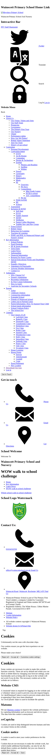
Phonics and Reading (29, 165)
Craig (18, 361)
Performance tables (18, 136)
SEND (18, 218)
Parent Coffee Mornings (25, 222)
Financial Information (19, 255)
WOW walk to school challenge (18, 489)
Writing (24, 169)
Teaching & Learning (19, 233)
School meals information (21, 306)
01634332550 (11, 549)
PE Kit (23, 198)
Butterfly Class (21, 319)
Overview (25, 185)
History (19, 176)
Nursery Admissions (19, 277)
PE (17, 182)
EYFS (18, 154)
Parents (9, 288)
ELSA (18, 213)
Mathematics (21, 178)
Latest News (16, 251)
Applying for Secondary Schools (24, 286)
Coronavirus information (20, 295)
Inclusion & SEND (18, 209)
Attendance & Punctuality (21, 266)
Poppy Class (21, 343)
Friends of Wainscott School (22, 299)
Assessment (15, 207)
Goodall (19, 359)
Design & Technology (24, 160)
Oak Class (20, 346)
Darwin (19, 355)
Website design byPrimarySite (18, 626)
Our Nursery (16, 132)
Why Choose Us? (18, 275)
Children (9, 313)
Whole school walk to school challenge (16, 493)
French (18, 171)
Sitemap (9, 613)
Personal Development (20, 149)
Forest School (16, 227)
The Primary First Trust (20, 129)
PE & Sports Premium (19, 246)
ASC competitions (33, 196)
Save (23, 753)
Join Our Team (17, 143)
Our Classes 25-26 (18, 315)
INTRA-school (32, 193)
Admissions (10, 273)
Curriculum (10, 147)
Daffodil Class (21, 341)
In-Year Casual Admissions (21, 282)
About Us (10, 118)
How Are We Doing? (19, 138)
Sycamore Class (22, 348)
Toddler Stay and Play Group (27, 224)
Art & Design (21, 156)
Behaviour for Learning (20, 231)
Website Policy (12, 617)
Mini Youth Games (33, 191)
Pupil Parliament (17, 363)
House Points (16, 352)
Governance (15, 127)
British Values (16, 229)
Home (8, 116)
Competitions (26, 189)
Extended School (17, 297)
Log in (47, 103)
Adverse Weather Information (22, 268)
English (19, 162)
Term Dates (15, 249)
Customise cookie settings (30, 657)
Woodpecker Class (23, 335)
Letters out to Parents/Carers (22, 302)
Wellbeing (20, 220)
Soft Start (19, 211)
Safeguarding (16, 253)
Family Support (22, 215)
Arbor (13, 291)
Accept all (14, 657)
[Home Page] (12, 12)
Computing (20, 158)
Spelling (24, 167)
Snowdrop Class (22, 339)
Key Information (12, 240)
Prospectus (15, 125)
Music (18, 180)
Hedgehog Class (22, 326)
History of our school (19, 145)
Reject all (5, 657)
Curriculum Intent (18, 151)
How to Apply (16, 284)
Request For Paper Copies (21, 257)
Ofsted (13, 134)
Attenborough (21, 357)
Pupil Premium (17, 244)
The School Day (17, 310)
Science (19, 204)
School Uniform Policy (20, 308)
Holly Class (20, 337)
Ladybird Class (22, 317)
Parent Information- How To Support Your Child (30, 304)
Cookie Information (13, 615)
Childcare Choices (18, 293)
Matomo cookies (13, 710)
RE (17, 202)
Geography (20, 174)
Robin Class (20, 330)
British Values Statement (20, 140)
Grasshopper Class (23, 324)
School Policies (17, 242)
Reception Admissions (19, 279)
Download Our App (14, 368)
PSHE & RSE (21, 200)
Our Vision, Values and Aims (22, 121)
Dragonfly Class (22, 321)
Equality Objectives (18, 264)
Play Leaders (16, 366)
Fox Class (20, 328)
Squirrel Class (21, 332)
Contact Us (15, 271)
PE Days (24, 187)
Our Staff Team (17, 123)
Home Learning (17, 350)
